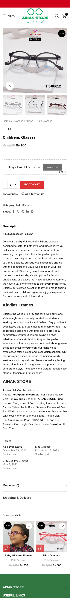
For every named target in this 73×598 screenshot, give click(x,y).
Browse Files (52, 167)
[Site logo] (35, 15)
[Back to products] (9, 129)
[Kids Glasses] (52, 536)
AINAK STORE (47, 398)
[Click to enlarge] (10, 86)
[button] (6, 548)
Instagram (18, 394)
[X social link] (18, 211)
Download (56, 424)
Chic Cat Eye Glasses (15, 460)
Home (6, 120)
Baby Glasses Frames (18, 555)
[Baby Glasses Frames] (18, 536)
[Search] (57, 16)
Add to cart (31, 184)
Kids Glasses (44, 120)
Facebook (32, 394)
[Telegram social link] (32, 211)
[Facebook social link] (13, 211)
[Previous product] (5, 129)
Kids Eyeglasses (12, 446)
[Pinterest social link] (22, 211)
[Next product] (14, 129)
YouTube (19, 398)
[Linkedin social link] (27, 211)
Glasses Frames (23, 120)
